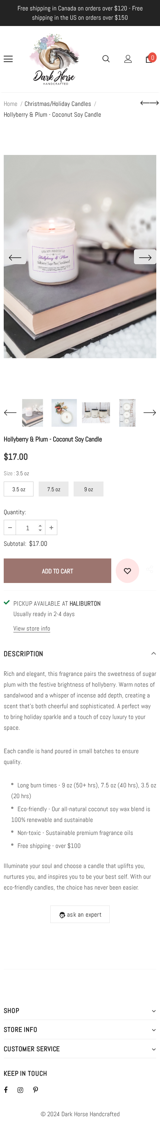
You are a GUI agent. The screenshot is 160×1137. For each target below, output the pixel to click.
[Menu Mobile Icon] (8, 59)
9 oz (88, 489)
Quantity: (15, 512)
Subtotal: (15, 544)
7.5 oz (53, 489)
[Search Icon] (106, 59)
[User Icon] (128, 59)
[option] (80, 256)
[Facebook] (10, 1089)
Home (10, 104)
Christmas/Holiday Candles (58, 104)
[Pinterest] (40, 1089)
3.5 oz (18, 489)
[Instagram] (24, 1089)
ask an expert (84, 914)
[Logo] (54, 59)
